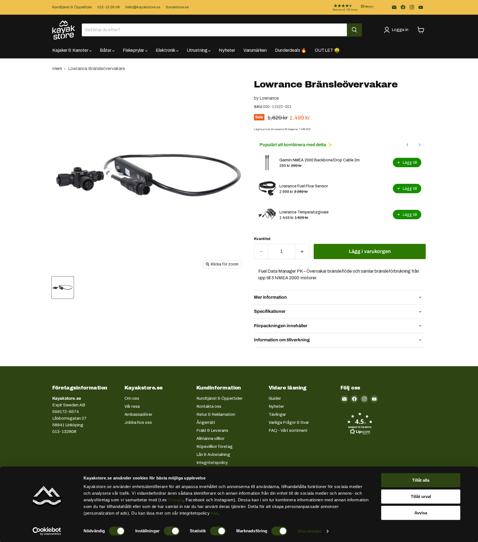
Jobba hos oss (138, 422)
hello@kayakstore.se (142, 7)
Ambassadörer (138, 414)
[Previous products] (407, 145)
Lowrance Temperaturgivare (304, 212)
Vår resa (132, 406)
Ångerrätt (205, 422)
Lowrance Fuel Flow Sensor (303, 186)
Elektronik (166, 50)
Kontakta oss (208, 406)
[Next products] (420, 145)
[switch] (172, 530)
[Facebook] (403, 7)
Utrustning (198, 50)
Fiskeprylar (134, 50)
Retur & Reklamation (215, 414)
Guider (275, 398)
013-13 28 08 (108, 7)
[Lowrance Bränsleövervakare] (63, 287)
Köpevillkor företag (214, 446)
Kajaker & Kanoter (70, 50)
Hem (57, 68)
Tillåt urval (421, 496)
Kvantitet (262, 239)
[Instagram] (412, 7)
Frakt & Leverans (212, 430)
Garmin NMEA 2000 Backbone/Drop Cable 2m (319, 160)
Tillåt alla (420, 480)
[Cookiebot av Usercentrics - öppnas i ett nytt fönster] (47, 531)
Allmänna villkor (210, 438)
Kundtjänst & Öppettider (72, 7)
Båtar (106, 50)
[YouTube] (421, 7)
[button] (348, 7)
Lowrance (269, 98)
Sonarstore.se (177, 7)
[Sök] (354, 30)
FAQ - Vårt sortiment (288, 430)
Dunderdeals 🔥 (290, 50)
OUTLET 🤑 (327, 50)
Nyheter (227, 50)
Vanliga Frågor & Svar (289, 422)
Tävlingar (277, 414)
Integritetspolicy (212, 462)
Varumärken (255, 50)
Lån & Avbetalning (213, 454)
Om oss (131, 398)
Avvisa (420, 512)
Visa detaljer (310, 531)
